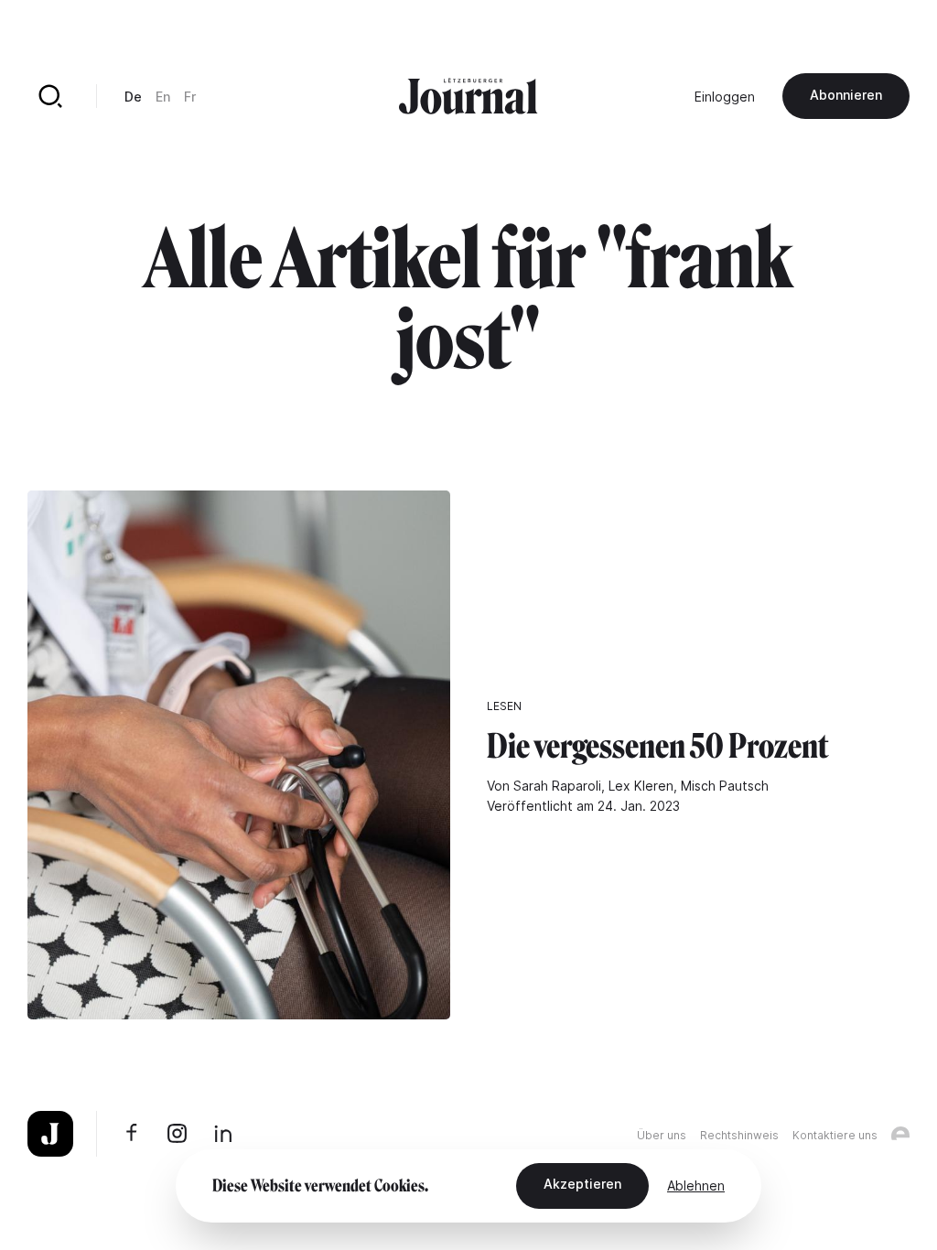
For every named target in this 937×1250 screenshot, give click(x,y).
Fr (190, 96)
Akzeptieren (582, 1183)
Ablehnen (696, 1185)
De (133, 96)
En (163, 96)
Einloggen (725, 96)
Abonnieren (846, 94)
